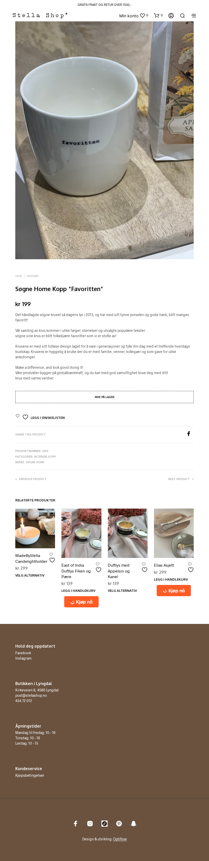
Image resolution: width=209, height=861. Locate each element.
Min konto (129, 15)
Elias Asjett (164, 565)
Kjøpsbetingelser (29, 775)
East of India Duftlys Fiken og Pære (76, 571)
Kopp (52, 456)
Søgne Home (35, 462)
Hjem (18, 276)
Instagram (23, 658)
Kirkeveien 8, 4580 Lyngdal (36, 690)
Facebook (23, 653)
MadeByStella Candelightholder (31, 558)
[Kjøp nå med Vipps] (81, 601)
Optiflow (120, 839)
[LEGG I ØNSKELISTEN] (53, 558)
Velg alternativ (29, 575)
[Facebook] (190, 434)
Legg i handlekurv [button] (78, 591)
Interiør (32, 276)
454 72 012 (23, 701)
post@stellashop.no (31, 695)
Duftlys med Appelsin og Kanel (119, 571)
